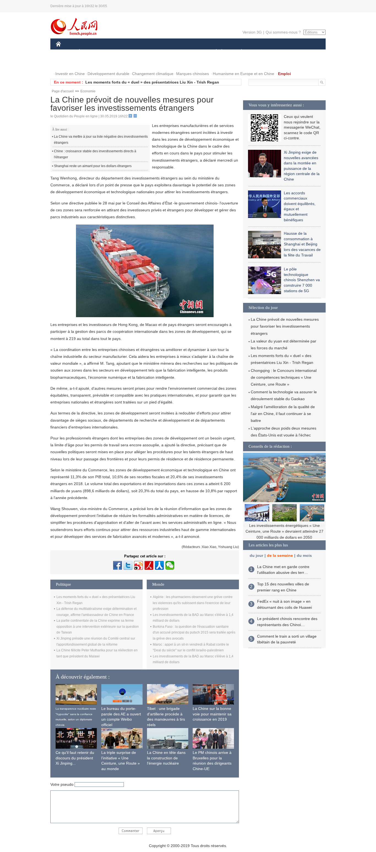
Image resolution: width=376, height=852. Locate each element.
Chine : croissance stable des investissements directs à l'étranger (95, 154)
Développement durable (108, 73)
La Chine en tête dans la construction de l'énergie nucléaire (166, 757)
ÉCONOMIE (90, 51)
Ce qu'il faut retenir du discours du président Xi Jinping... (75, 757)
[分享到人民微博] (149, 565)
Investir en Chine (70, 73)
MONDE (115, 51)
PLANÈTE (238, 51)
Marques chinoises (192, 73)
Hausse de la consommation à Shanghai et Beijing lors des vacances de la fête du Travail (302, 244)
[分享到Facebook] (117, 565)
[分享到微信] (169, 565)
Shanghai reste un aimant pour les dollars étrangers (93, 166)
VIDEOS (114, 62)
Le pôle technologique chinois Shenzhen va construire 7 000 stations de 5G (302, 280)
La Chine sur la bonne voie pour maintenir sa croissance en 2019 (212, 713)
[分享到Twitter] (128, 565)
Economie (88, 91)
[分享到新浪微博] (138, 565)
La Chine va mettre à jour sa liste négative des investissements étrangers (101, 140)
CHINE (65, 51)
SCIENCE (163, 51)
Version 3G (252, 32)
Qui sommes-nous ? (283, 32)
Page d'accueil (63, 91)
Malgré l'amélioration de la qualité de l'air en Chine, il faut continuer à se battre (283, 414)
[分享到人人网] (159, 565)
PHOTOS (91, 62)
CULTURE (188, 51)
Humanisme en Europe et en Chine (243, 73)
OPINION (68, 62)
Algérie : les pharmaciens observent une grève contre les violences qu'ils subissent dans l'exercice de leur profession (193, 603)
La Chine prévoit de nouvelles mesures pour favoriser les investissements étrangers (285, 326)
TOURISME (284, 51)
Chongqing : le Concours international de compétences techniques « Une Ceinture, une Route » (284, 377)
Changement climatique (152, 73)
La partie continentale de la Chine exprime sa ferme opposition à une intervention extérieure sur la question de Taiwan (97, 626)
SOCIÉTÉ (214, 51)
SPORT (261, 51)
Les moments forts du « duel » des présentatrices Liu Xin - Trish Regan (152, 82)
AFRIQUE (139, 51)
